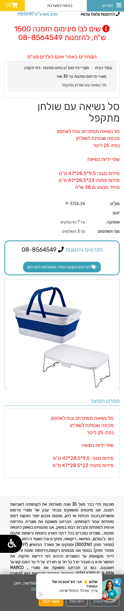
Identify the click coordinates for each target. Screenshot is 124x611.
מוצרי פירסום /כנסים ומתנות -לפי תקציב (56, 67)
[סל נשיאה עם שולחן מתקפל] (62, 337)
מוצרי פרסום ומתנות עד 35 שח (81, 76)
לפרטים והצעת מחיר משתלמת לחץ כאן (59, 267)
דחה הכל (76, 601)
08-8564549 (40, 249)
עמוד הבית (103, 67)
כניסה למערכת (59, 5)
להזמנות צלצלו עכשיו (98, 14)
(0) (9, 5)
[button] (109, 590)
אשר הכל (51, 601)
